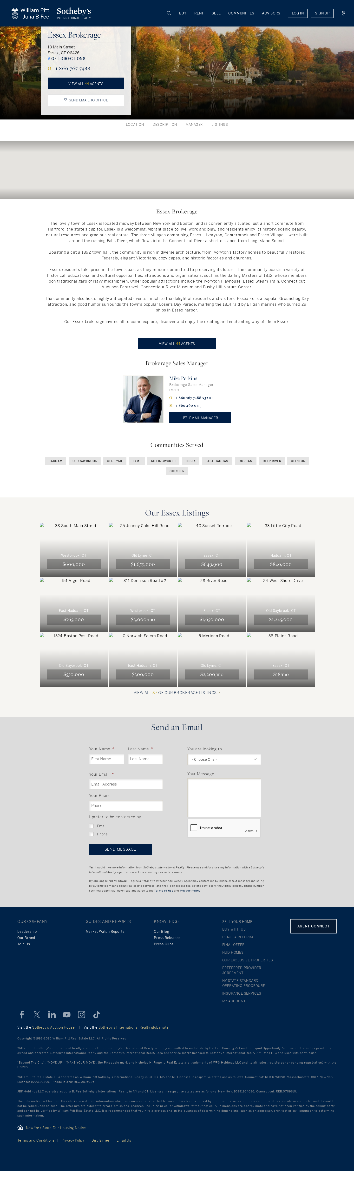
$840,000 (281, 564)
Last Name (140, 749)
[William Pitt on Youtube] (67, 1014)
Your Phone (100, 795)
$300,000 (143, 674)
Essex (191, 461)
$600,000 (74, 564)
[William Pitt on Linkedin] (52, 1014)
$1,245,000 (281, 619)
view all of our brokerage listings (175, 692)
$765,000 (74, 619)
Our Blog (161, 931)
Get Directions (67, 58)
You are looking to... (206, 749)
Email (101, 826)
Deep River (272, 461)
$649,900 (212, 564)
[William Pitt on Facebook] (22, 1014)
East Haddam (217, 461)
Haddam (55, 461)
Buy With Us (234, 929)
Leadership (27, 931)
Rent (199, 13)
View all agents (86, 84)
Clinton (298, 461)
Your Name (101, 749)
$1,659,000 (143, 564)
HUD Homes (233, 952)
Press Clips (164, 944)
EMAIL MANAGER (203, 418)
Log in (298, 13)
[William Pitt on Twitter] (37, 1014)
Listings (219, 124)
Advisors (271, 13)
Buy (183, 13)
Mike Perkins (183, 378)
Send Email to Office (88, 100)
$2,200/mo (212, 674)
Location (135, 124)
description (165, 124)
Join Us (23, 944)
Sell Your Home (237, 921)
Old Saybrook (84, 461)
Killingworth (163, 461)
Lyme (137, 461)
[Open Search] (169, 13)
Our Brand (26, 938)
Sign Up (322, 13)
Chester (177, 471)
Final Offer (233, 945)
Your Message (200, 773)
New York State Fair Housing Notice (56, 1128)
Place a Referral (239, 937)
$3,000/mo (143, 619)
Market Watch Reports (105, 931)
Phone (102, 834)
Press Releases (167, 938)
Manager (194, 124)
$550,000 (74, 674)
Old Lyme (115, 461)
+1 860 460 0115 (188, 405)
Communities (241, 13)
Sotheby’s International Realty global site (133, 1027)
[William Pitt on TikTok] (96, 1014)
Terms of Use (163, 890)
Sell (216, 13)
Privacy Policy (190, 890)
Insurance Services (241, 993)
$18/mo (281, 674)
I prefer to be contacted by (115, 817)
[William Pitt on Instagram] (81, 1014)
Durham (246, 461)
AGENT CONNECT (313, 926)
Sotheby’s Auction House (53, 1027)
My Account (234, 1001)
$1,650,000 (212, 619)
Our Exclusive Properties (247, 960)
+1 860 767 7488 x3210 (193, 397)
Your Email (101, 774)
